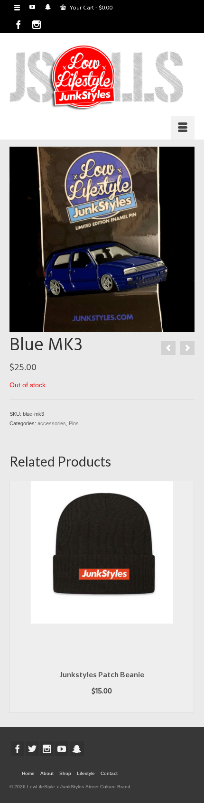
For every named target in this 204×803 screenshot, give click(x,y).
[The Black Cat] (168, 348)
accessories (51, 423)
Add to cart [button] (102, 706)
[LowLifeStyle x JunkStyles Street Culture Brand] (96, 78)
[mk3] (102, 238)
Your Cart (90, 8)
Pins (74, 423)
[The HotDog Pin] (187, 348)
